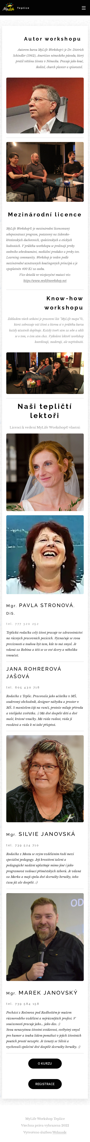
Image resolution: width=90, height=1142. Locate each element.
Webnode (59, 1132)
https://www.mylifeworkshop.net (45, 281)
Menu (84, 8)
